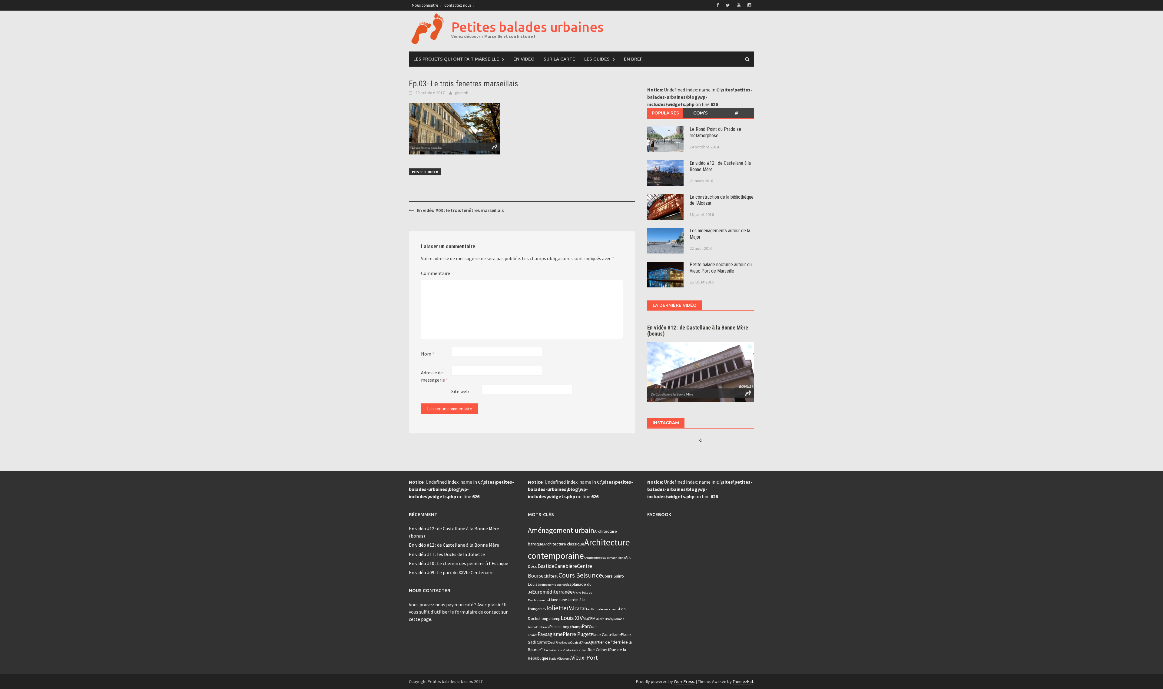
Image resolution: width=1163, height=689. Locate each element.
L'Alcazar (576, 608)
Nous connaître (425, 5)
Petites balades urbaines (527, 26)
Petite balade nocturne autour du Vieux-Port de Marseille (721, 268)
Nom (427, 354)
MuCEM (589, 618)
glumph (461, 92)
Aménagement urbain (561, 530)
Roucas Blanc (579, 650)
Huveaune (558, 599)
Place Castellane (606, 634)
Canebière (566, 566)
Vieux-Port (584, 657)
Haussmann (541, 600)
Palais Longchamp (565, 626)
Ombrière (542, 627)
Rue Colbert (598, 649)
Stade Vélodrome (559, 659)
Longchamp (550, 618)
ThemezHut (743, 681)
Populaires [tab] (665, 112)
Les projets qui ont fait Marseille (456, 58)
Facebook (659, 514)
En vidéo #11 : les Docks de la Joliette (447, 554)
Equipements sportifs (552, 585)
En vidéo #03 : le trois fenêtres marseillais (460, 210)
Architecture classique (563, 544)
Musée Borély (604, 619)
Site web (460, 391)
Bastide (546, 566)
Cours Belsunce (580, 575)
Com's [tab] (700, 112)
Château (551, 576)
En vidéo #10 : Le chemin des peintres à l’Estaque (458, 563)
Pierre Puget (577, 634)
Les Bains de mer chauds (602, 609)
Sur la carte (559, 58)
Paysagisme (550, 634)
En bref (633, 58)
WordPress (684, 681)
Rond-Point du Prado (557, 650)
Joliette (556, 608)
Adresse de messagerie (434, 376)
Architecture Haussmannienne (604, 558)
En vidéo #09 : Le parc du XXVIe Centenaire (451, 572)
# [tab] (736, 112)
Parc (586, 626)
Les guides (597, 58)
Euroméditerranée (552, 591)
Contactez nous (457, 5)
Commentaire (435, 273)
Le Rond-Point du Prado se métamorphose (715, 132)
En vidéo (524, 58)
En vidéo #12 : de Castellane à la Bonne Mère (454, 545)
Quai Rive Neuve (560, 642)
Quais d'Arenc (580, 642)
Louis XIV (572, 617)
